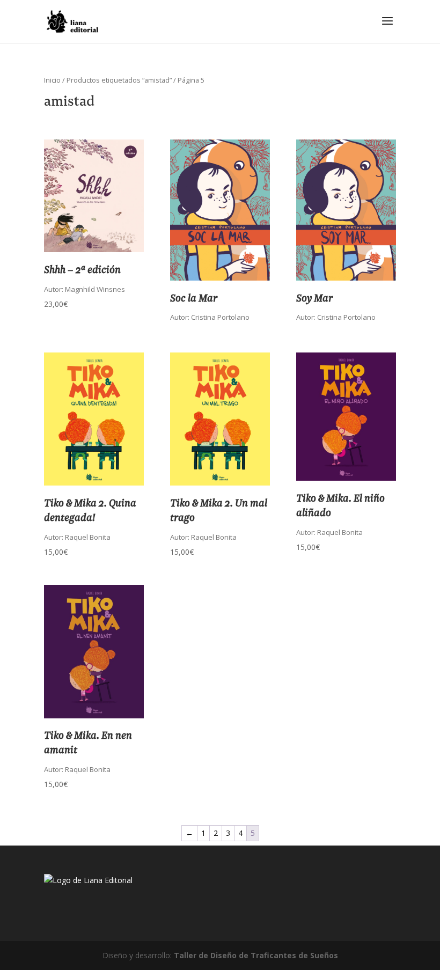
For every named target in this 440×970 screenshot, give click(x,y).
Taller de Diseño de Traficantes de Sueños (256, 955)
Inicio (52, 80)
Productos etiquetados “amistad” (119, 80)
